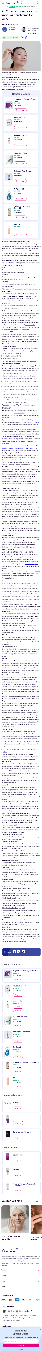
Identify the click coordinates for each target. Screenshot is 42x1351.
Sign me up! (21, 1345)
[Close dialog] (40, 1329)
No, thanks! (21, 1349)
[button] (2, 2)
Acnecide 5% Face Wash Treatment (13, 431)
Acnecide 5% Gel (19, 413)
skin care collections (8, 262)
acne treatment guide (31, 564)
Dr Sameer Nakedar (33, 28)
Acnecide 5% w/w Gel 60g (10, 438)
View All (38, 1201)
